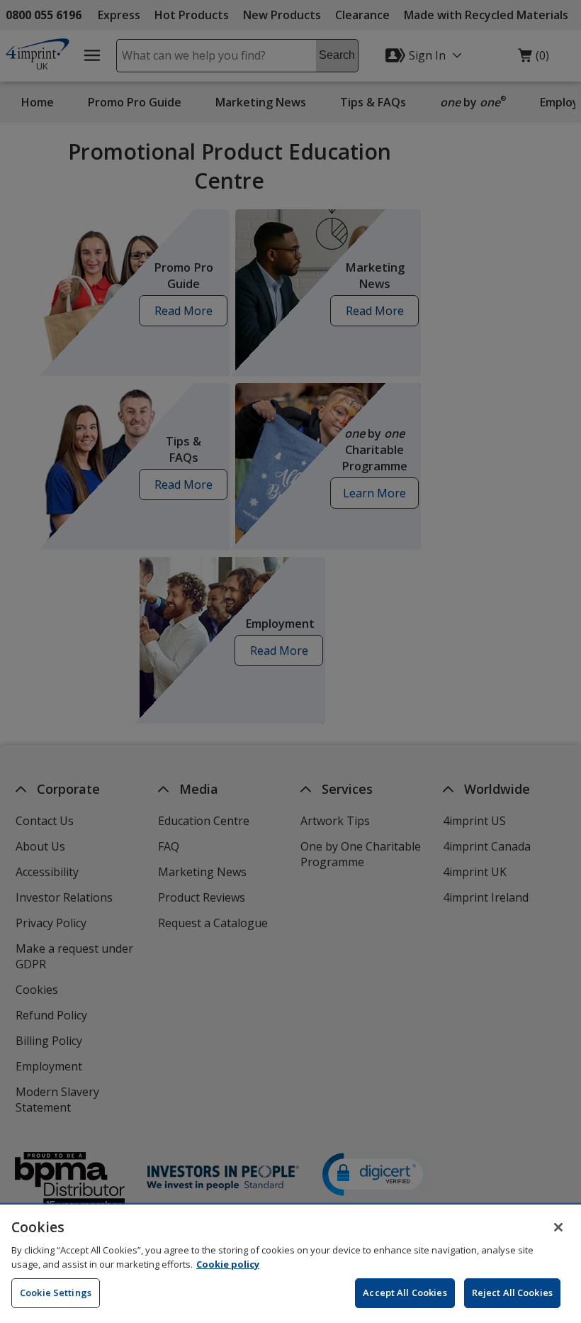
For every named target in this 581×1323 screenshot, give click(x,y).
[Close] (558, 1227)
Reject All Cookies (512, 1292)
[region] (290, 1264)
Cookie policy (227, 1264)
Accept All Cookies (404, 1292)
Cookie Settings (55, 1292)
